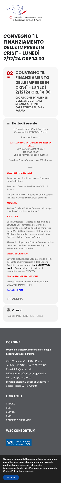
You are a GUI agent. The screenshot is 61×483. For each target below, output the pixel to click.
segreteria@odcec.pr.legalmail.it (28, 373)
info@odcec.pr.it (23, 369)
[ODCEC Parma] (24, 13)
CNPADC (10, 412)
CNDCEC (10, 403)
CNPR (9, 416)
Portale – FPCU (15, 289)
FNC (8, 408)
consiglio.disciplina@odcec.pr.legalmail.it (27, 382)
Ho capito (11, 477)
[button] (53, 13)
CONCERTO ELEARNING (18, 420)
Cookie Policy (10, 471)
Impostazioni (26, 471)
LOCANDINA (15, 298)
